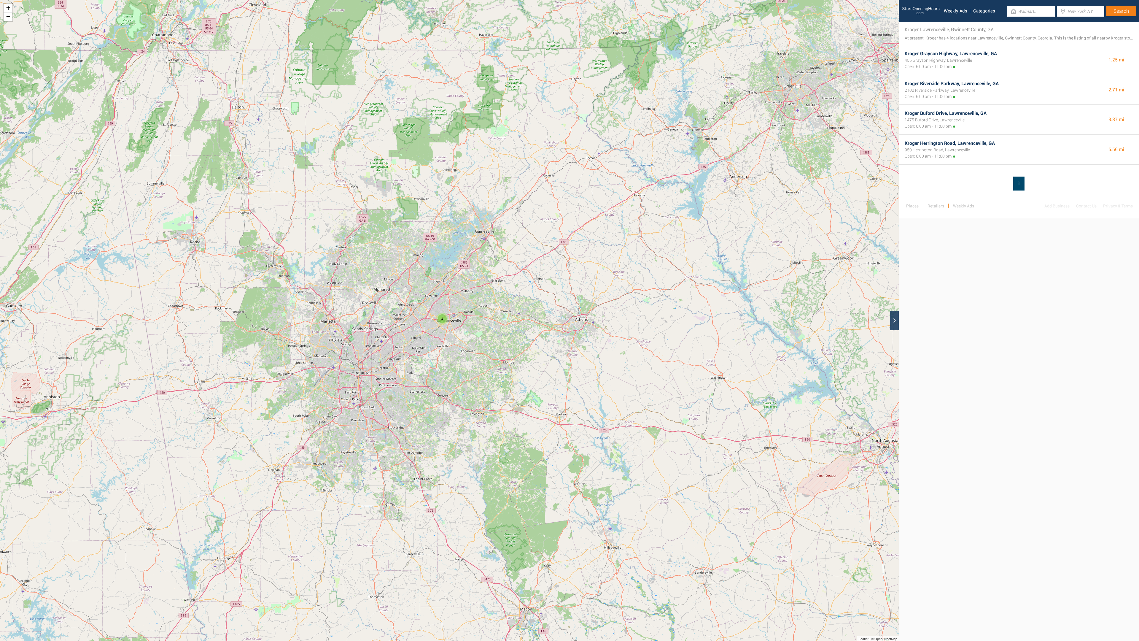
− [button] (8, 16)
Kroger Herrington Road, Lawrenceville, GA (950, 143)
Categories (984, 11)
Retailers (936, 206)
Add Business (1057, 206)
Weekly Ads (955, 11)
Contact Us (1086, 206)
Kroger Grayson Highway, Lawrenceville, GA (951, 53)
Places (912, 206)
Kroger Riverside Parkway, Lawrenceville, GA (952, 83)
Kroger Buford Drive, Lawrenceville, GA (946, 113)
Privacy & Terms (1118, 206)
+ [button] (8, 8)
